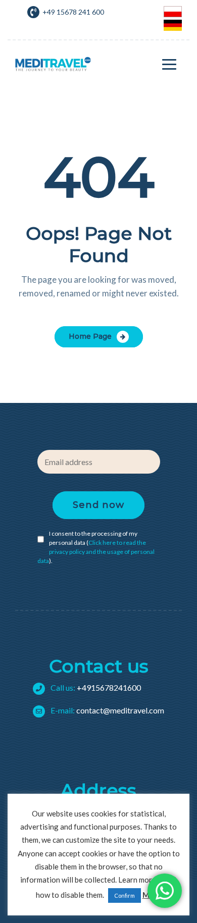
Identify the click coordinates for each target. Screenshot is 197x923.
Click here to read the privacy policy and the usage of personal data (96, 552)
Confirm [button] (124, 895)
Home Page (90, 336)
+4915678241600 (95, 687)
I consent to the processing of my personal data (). (96, 547)
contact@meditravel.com (106, 710)
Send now (98, 504)
